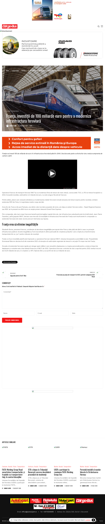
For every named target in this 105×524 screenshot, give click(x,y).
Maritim (56, 466)
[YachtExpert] (61, 506)
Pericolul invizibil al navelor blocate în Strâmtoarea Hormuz (90, 472)
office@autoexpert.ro (29, 512)
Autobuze (30, 466)
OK (93, 520)
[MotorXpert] (66, 500)
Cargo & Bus (13, 126)
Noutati (10, 466)
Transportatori (15, 71)
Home (7, 71)
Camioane (4, 466)
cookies (87, 520)
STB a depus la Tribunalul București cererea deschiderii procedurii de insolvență (39, 472)
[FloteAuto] (50, 500)
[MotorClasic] (44, 506)
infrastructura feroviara (9, 262)
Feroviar (24, 71)
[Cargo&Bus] (85, 500)
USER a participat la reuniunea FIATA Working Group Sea (63, 472)
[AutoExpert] (19, 500)
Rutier (14, 466)
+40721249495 (48, 512)
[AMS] (36, 500)
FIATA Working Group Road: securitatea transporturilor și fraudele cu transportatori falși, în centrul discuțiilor (13, 473)
